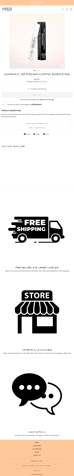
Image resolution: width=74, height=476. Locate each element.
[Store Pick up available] (37, 312)
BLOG (37, 452)
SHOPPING (37, 446)
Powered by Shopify (37, 474)
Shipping (29, 81)
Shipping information (37, 123)
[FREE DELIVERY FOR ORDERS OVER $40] (37, 229)
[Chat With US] (37, 394)
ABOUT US (37, 455)
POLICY (36, 470)
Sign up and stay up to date (36, 465)
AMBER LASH (36, 461)
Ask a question (37, 128)
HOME (37, 442)
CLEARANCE (37, 449)
